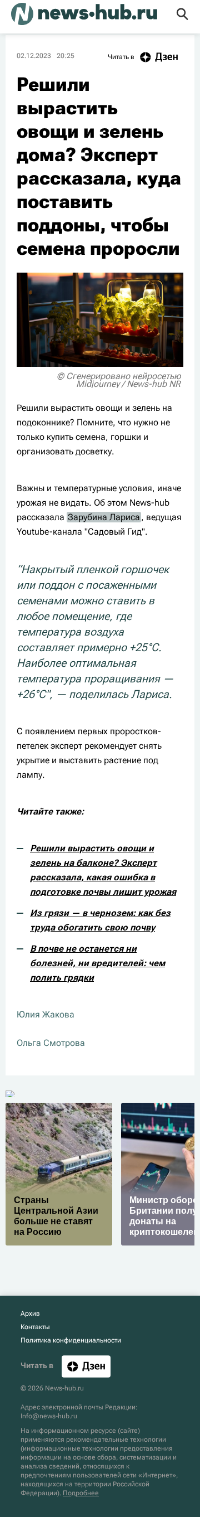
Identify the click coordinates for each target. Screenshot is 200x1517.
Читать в (121, 57)
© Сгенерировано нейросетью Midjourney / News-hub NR (119, 380)
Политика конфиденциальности (71, 1340)
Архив (30, 1313)
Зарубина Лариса (104, 517)
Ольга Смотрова (51, 1043)
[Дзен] (86, 1366)
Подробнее (81, 1493)
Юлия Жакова (45, 1014)
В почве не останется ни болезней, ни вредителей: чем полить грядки (97, 963)
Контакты (35, 1327)
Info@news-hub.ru (49, 1416)
